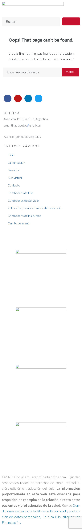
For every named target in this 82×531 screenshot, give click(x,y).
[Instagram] (18, 98)
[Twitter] (38, 98)
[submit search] (71, 21)
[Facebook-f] (7, 98)
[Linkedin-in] (28, 98)
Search (70, 72)
